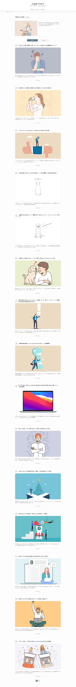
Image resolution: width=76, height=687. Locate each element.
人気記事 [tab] (43, 40)
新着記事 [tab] (32, 40)
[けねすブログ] (38, 4)
